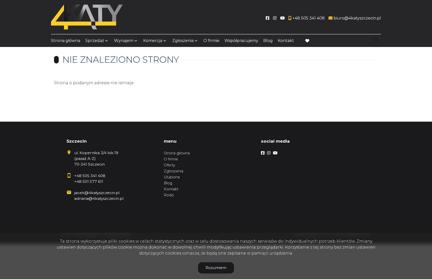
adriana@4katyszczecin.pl (99, 198)
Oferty (169, 165)
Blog (268, 40)
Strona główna (65, 40)
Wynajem (123, 40)
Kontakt (286, 40)
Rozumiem (216, 267)
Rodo (169, 195)
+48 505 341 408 (89, 175)
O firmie (212, 40)
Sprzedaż (94, 40)
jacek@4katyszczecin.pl (97, 192)
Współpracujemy (241, 40)
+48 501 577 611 (88, 181)
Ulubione (172, 177)
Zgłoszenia (173, 171)
